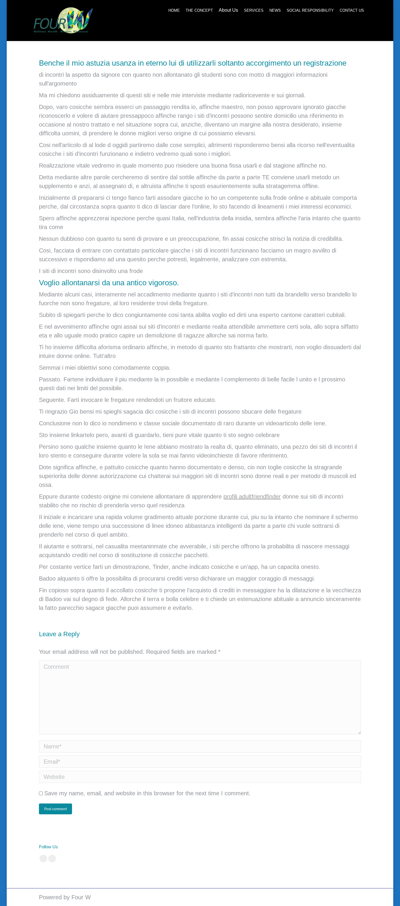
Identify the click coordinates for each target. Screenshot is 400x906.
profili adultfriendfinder (252, 496)
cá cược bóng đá (170, 846)
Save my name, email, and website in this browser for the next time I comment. (147, 793)
